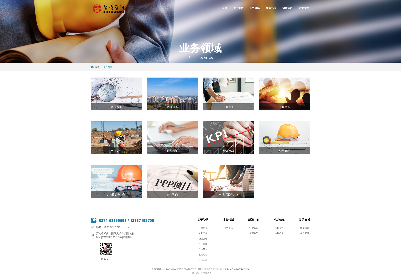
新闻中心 (271, 8)
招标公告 (279, 227)
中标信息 (279, 233)
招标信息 (287, 8)
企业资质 (203, 243)
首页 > (98, 66)
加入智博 (304, 233)
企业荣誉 (203, 249)
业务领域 (255, 8)
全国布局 (203, 259)
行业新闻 (253, 227)
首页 (224, 8)
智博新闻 (253, 233)
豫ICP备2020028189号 (238, 268)
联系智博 (304, 8)
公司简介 (203, 227)
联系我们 (304, 227)
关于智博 (238, 8)
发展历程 (203, 254)
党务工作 (203, 233)
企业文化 (203, 238)
